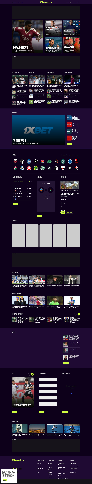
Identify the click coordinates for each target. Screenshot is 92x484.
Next (79, 314)
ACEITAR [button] (4, 480)
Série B (70, 155)
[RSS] (17, 472)
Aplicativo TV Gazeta (40, 469)
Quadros (39, 466)
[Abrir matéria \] (20, 79)
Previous (75, 314)
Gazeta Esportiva (61, 473)
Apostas (67, 2)
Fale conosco (73, 463)
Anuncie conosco (50, 464)
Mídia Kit (50, 467)
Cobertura (50, 469)
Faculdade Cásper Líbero (62, 468)
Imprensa (50, 472)
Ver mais (69, 144)
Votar (63, 212)
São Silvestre (61, 475)
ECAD (38, 472)
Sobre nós (39, 463)
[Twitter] (20, 469)
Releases (50, 477)
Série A (64, 155)
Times (20, 2)
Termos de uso (73, 468)
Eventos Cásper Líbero (63, 478)
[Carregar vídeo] (71, 337)
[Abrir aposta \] (38, 130)
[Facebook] (13, 469)
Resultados (69, 212)
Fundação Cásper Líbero (61, 464)
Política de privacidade (73, 471)
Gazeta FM (60, 471)
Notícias (50, 474)
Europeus (77, 155)
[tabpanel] (46, 320)
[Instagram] (17, 469)
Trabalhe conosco (74, 466)
